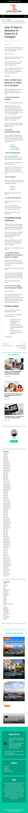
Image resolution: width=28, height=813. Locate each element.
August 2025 (6, 472)
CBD (4, 588)
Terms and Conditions (8, 771)
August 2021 (6, 547)
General (5, 600)
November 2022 (7, 523)
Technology (5, 618)
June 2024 (5, 494)
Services (5, 615)
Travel (4, 619)
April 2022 (5, 535)
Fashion (5, 596)
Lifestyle (5, 607)
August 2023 (6, 509)
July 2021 (5, 549)
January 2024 (6, 501)
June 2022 (5, 531)
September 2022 (7, 527)
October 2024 (6, 487)
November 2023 (7, 505)
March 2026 (6, 460)
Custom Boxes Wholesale (17, 785)
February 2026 (6, 462)
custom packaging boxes (8, 787)
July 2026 (5, 454)
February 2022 (6, 538)
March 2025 (6, 479)
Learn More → (14, 441)
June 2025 (5, 475)
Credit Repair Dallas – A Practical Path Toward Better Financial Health (14, 417)
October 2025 (6, 468)
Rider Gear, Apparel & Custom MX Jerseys (14, 754)
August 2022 (6, 528)
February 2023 (6, 519)
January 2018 (6, 571)
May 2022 (5, 533)
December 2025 (7, 465)
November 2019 (7, 569)
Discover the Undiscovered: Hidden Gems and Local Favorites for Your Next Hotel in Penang (13, 674)
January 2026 (6, 464)
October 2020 (6, 563)
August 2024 (6, 490)
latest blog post (8, 794)
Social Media (6, 616)
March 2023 (6, 517)
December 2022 (7, 522)
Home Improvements (8, 604)
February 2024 (6, 500)
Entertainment (6, 594)
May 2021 (5, 552)
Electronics (5, 593)
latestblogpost (15, 794)
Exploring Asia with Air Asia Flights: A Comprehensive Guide (14, 697)
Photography (6, 610)
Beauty (4, 583)
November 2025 (7, 467)
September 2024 (7, 489)
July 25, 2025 (7, 699)
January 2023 (6, 520)
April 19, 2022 (12, 40)
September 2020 (7, 564)
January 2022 (6, 539)
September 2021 (7, 546)
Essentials (22, 787)
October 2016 (6, 574)
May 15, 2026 (7, 420)
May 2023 (5, 514)
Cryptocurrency (6, 589)
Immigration (13, 149)
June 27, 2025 (8, 722)
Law (4, 605)
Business (17, 40)
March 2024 (6, 498)
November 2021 (7, 542)
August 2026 (6, 453)
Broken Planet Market (11, 783)
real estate (12, 796)
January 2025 (6, 483)
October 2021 (6, 544)
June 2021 (5, 550)
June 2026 (5, 456)
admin (6, 40)
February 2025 (6, 481)
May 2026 (5, 457)
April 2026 (5, 459)
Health (4, 602)
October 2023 (6, 506)
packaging (6, 796)
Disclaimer (6, 768)
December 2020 (7, 560)
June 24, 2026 (8, 376)
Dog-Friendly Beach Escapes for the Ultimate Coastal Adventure (13, 719)
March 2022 (6, 536)
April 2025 (5, 478)
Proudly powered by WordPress (12, 809)
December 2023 (7, 503)
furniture (5, 597)
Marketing (5, 608)
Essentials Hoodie (7, 789)
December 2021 (7, 541)
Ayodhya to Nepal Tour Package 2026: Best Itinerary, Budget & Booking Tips (14, 652)
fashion (22, 789)
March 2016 (6, 575)
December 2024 (7, 484)
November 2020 (7, 561)
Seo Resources (6, 613)
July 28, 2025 (7, 677)
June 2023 (5, 512)
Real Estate (5, 611)
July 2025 (5, 473)
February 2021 (6, 557)
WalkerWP (17, 811)
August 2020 (6, 566)
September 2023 (7, 508)
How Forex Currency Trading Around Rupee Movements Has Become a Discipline (14, 395)
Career (4, 586)
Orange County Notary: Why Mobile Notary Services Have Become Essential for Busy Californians (13, 373)
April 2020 (5, 568)
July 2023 (5, 511)
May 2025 (5, 476)
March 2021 (6, 555)
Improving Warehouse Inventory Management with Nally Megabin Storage (16, 739)
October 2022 (6, 525)
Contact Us (6, 766)
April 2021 (5, 553)
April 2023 (5, 516)
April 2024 (5, 497)
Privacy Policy (7, 769)
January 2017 (6, 572)
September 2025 (7, 470)
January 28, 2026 (8, 655)
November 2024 (7, 486)
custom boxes (8, 785)
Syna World (21, 796)
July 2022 (5, 530)
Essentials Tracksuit (16, 789)
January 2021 (6, 558)
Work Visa (12, 144)
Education (5, 591)
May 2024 (5, 495)
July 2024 (5, 492)
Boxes (5, 783)
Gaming (5, 599)
